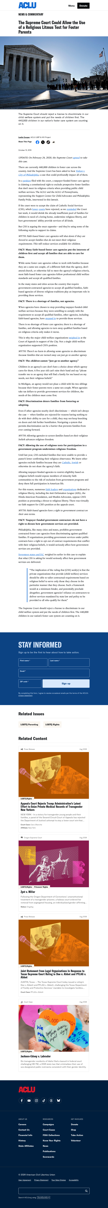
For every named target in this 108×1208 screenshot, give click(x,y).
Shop (73, 1129)
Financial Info (25, 1135)
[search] (86, 1191)
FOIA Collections (51, 1135)
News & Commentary (29, 15)
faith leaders (52, 489)
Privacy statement (41, 1180)
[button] (48, 142)
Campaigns (48, 1124)
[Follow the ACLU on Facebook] (21, 1100)
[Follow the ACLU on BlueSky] (58, 1100)
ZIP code (23, 682)
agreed (76, 157)
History (22, 1140)
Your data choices (58, 1180)
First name (24, 661)
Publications (49, 1151)
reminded (71, 209)
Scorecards (48, 1157)
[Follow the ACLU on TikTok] (44, 1100)
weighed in (74, 337)
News (45, 1146)
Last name (54, 661)
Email (22, 671)
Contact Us (24, 1129)
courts (42, 209)
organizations (69, 489)
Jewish (75, 462)
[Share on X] (43, 143)
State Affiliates (26, 1146)
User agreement (24, 1180)
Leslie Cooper (24, 137)
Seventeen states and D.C (31, 554)
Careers (22, 1124)
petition (27, 180)
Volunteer (76, 1140)
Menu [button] (71, 5)
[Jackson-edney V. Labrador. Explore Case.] (54, 1035)
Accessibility (73, 1180)
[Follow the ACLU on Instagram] (36, 1100)
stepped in (50, 318)
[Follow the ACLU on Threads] (51, 1100)
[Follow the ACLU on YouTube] (29, 1100)
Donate (83, 5)
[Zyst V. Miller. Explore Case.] (54, 873)
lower (35, 209)
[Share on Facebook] (37, 143)
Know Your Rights (51, 1140)
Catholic (66, 462)
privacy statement (25, 695)
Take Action (77, 1135)
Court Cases (49, 1129)
